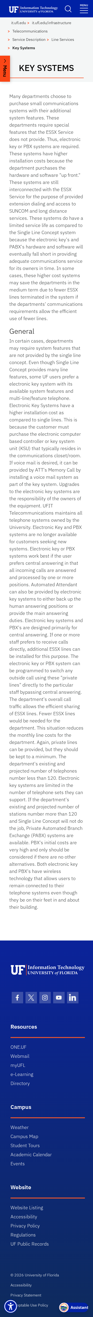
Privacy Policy (25, 1225)
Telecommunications (30, 31)
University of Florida (42, 1275)
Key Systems (23, 47)
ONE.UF (18, 1047)
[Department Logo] (47, 970)
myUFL (17, 1065)
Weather (19, 1127)
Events (17, 1163)
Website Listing (26, 1207)
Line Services (63, 39)
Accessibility (23, 1216)
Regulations (23, 1234)
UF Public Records (29, 1244)
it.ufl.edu (18, 22)
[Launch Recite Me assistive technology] (10, 1306)
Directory (20, 1083)
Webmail (19, 1056)
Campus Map (24, 1136)
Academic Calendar (31, 1154)
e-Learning (21, 1074)
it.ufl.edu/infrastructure (51, 22)
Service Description (29, 39)
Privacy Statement (25, 1295)
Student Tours (25, 1145)
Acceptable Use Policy (29, 1305)
